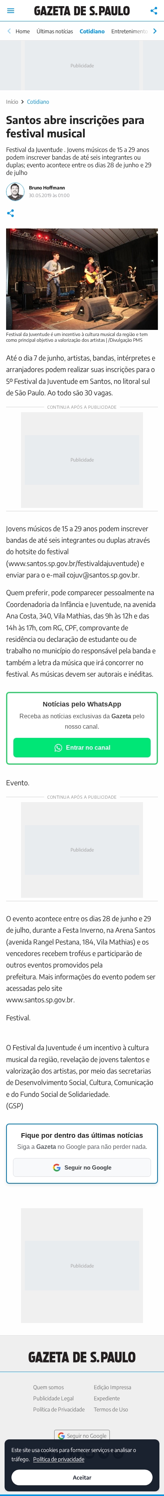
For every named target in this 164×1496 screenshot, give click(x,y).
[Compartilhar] (154, 10)
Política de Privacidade (59, 1409)
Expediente (107, 1398)
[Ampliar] (148, 238)
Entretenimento (129, 31)
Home (23, 31)
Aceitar (82, 1477)
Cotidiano (92, 31)
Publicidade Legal (53, 1398)
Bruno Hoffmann (47, 188)
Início (12, 101)
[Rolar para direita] (155, 31)
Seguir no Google (86, 1435)
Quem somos (48, 1387)
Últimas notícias (55, 31)
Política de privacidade (58, 1458)
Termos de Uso (111, 1409)
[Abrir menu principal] (10, 10)
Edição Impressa (112, 1387)
